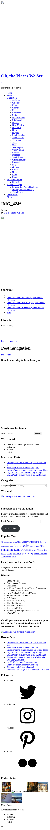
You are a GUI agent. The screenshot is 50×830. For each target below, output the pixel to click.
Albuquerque (5, 542)
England (16, 162)
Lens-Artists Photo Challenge (25, 187)
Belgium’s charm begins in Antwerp (22, 665)
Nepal (15, 172)
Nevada (15, 122)
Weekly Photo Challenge (23, 189)
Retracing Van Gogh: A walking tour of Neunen (28, 670)
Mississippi (17, 120)
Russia (15, 177)
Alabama (16, 100)
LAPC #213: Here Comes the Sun (22, 662)
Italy (14, 165)
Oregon (15, 132)
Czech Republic (19, 160)
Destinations (12, 98)
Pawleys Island (14, 553)
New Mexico (18, 125)
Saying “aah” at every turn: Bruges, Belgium (26, 475)
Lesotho (15, 152)
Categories (5, 485)
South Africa (17, 157)
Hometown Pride (14, 179)
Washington (17, 147)
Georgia (15, 108)
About (9, 95)
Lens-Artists (22, 549)
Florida (15, 105)
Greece (15, 170)
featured (20, 545)
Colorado (16, 103)
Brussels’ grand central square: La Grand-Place (27, 470)
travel (14, 557)
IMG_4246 (6, 355)
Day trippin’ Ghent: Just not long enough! (25, 472)
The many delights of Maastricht (21, 667)
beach (15, 542)
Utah (14, 145)
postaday (27, 553)
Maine (15, 115)
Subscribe (10, 528)
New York (16, 127)
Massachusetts (18, 117)
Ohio (14, 130)
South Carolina (18, 135)
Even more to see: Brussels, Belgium (23, 467)
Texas (14, 142)
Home (9, 93)
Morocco (16, 155)
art (11, 542)
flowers (36, 546)
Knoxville (16, 182)
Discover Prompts (30, 541)
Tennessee (16, 140)
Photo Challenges (14, 184)
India (14, 174)
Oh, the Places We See (14, 213)
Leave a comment (9, 341)
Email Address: (8, 521)
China (19, 542)
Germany (16, 167)
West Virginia (18, 150)
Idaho (14, 110)
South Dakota (18, 137)
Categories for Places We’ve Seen (16, 567)
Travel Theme (18, 192)
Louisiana (16, 113)
